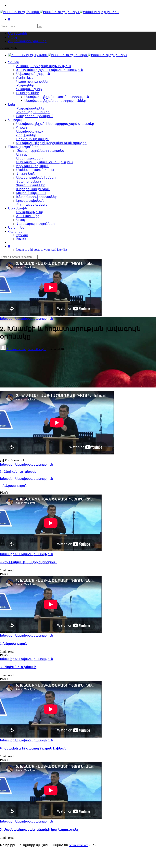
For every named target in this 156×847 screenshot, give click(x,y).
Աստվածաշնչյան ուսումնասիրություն (56, 97)
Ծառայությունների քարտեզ (40, 150)
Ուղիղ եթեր (26, 77)
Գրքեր (21, 127)
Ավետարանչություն (33, 73)
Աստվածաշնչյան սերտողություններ (55, 100)
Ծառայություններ (23, 147)
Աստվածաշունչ (29, 131)
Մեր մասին (17, 33)
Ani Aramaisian (16, 349)
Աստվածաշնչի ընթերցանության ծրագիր (51, 143)
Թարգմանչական (31, 193)
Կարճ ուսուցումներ (32, 81)
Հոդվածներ (26, 135)
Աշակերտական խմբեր (36, 177)
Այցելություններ (29, 158)
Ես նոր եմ (16, 227)
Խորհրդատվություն (33, 189)
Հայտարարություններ (27, 41)
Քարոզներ (25, 85)
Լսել (11, 104)
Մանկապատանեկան (35, 170)
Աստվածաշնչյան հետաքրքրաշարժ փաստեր (55, 123)
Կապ (12, 37)
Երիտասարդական (32, 166)
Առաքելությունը (29, 212)
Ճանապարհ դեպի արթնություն (43, 66)
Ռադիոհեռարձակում (34, 116)
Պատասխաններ (30, 185)
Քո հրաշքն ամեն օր (33, 112)
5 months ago (37, 349)
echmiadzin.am (78, 845)
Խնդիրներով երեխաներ (36, 196)
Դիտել (13, 62)
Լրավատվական (30, 200)
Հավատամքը (28, 216)
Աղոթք (21, 154)
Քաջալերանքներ (30, 108)
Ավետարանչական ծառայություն (44, 162)
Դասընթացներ (29, 89)
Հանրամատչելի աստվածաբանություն (49, 70)
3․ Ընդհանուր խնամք (18, 471)
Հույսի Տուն (25, 173)
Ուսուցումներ (27, 93)
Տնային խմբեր (28, 181)
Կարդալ (15, 120)
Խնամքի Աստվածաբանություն (26, 318)
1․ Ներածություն (13, 485)
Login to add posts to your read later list (41, 249)
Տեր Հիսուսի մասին (32, 139)
